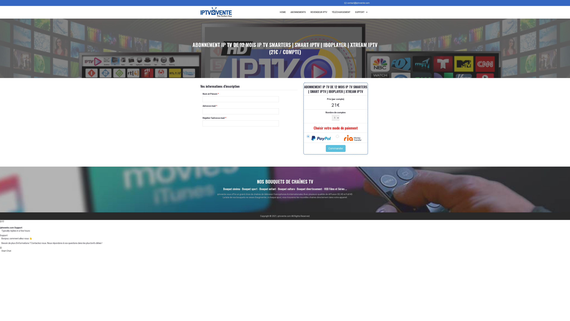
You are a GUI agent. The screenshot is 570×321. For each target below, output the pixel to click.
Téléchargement (341, 12)
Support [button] (359, 12)
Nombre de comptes (336, 112)
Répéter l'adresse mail (214, 118)
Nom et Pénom (211, 94)
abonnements (298, 12)
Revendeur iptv (319, 12)
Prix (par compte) (335, 99)
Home (283, 12)
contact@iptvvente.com (358, 3)
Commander (335, 148)
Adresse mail (210, 106)
